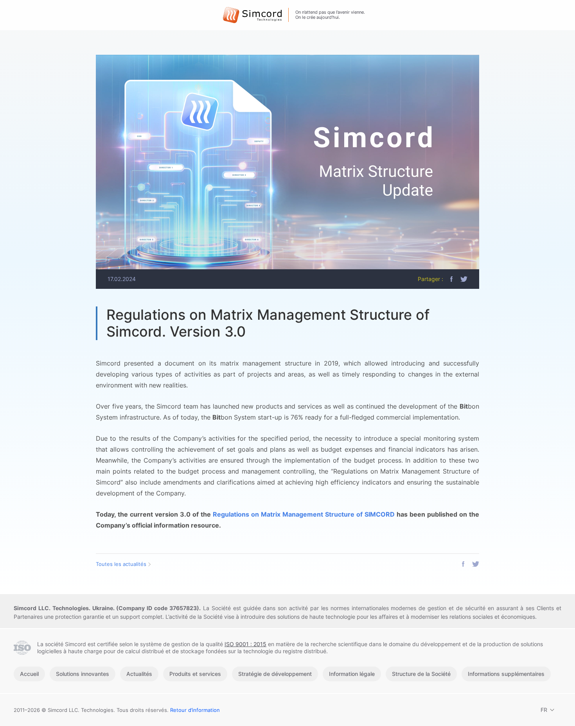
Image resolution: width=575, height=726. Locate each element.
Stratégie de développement (275, 673)
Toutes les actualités (121, 564)
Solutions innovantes (82, 673)
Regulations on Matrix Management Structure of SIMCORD (304, 514)
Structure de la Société (421, 673)
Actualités (139, 673)
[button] (451, 279)
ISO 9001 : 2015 (245, 644)
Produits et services (195, 673)
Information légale (352, 673)
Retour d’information (195, 710)
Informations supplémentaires (506, 673)
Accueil (29, 673)
